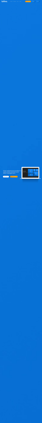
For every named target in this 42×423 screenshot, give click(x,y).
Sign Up (33, 1)
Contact (20, 1)
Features (11, 1)
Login (38, 1)
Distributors (14, 1)
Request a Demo (28, 1)
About (18, 1)
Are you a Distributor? (13, 176)
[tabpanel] (21, 175)
